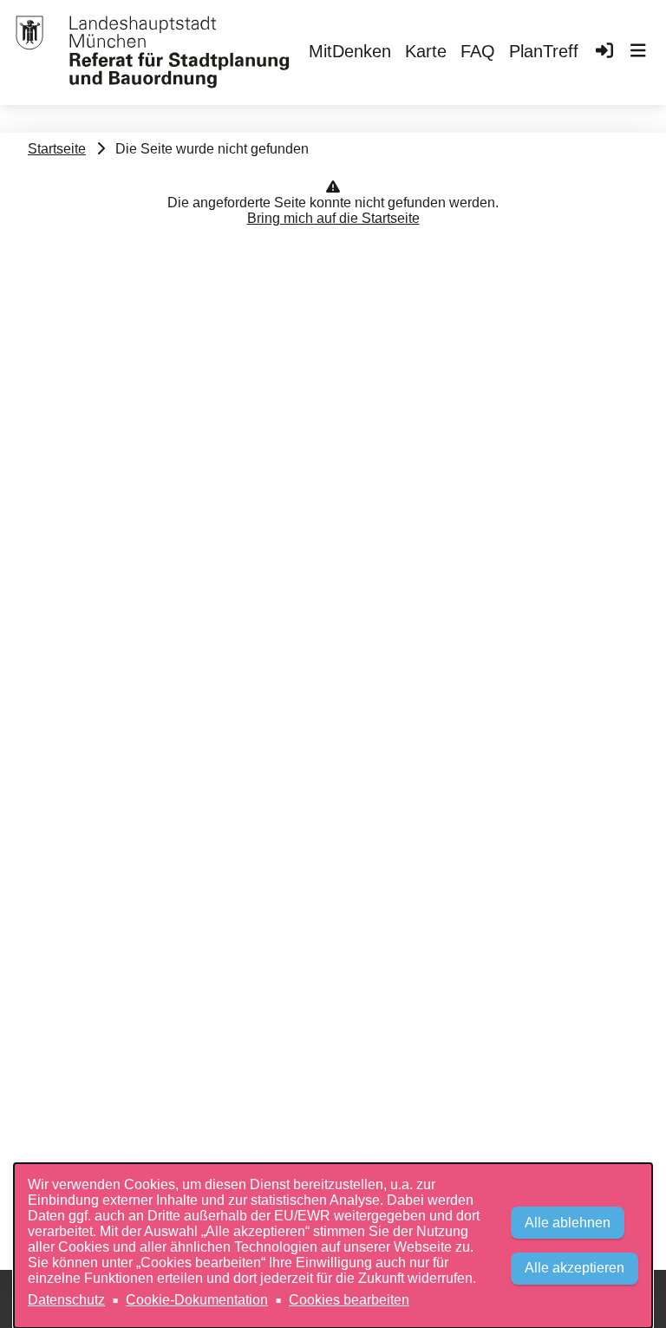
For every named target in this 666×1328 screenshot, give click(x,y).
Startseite (57, 148)
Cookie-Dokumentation (197, 1299)
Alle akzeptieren (574, 1267)
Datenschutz (66, 1299)
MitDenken (350, 51)
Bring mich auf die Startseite (333, 218)
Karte (426, 51)
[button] (638, 53)
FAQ (477, 51)
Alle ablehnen (567, 1222)
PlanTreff (543, 51)
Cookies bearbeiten (349, 1299)
